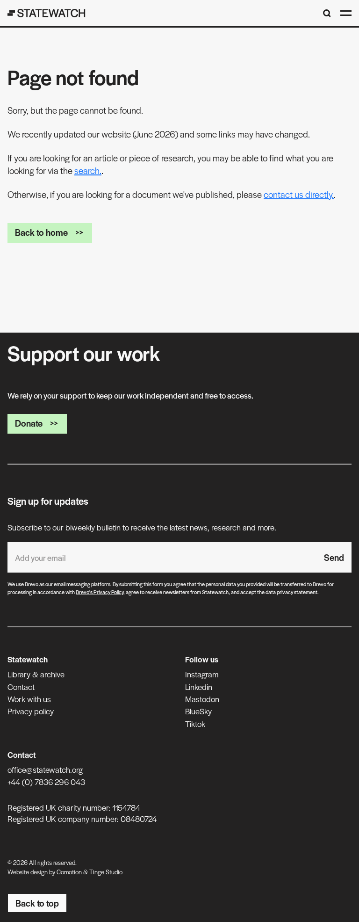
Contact (21, 686)
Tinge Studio (105, 871)
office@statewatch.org (45, 769)
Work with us (29, 698)
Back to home (41, 232)
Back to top (37, 903)
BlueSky (198, 711)
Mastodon (202, 698)
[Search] (327, 13)
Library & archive (36, 674)
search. (87, 170)
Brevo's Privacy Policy (99, 591)
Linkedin (198, 686)
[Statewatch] (46, 13)
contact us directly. (299, 194)
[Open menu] (346, 13)
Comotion (69, 871)
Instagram (201, 674)
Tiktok (195, 723)
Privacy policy (30, 711)
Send (334, 557)
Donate (29, 423)
